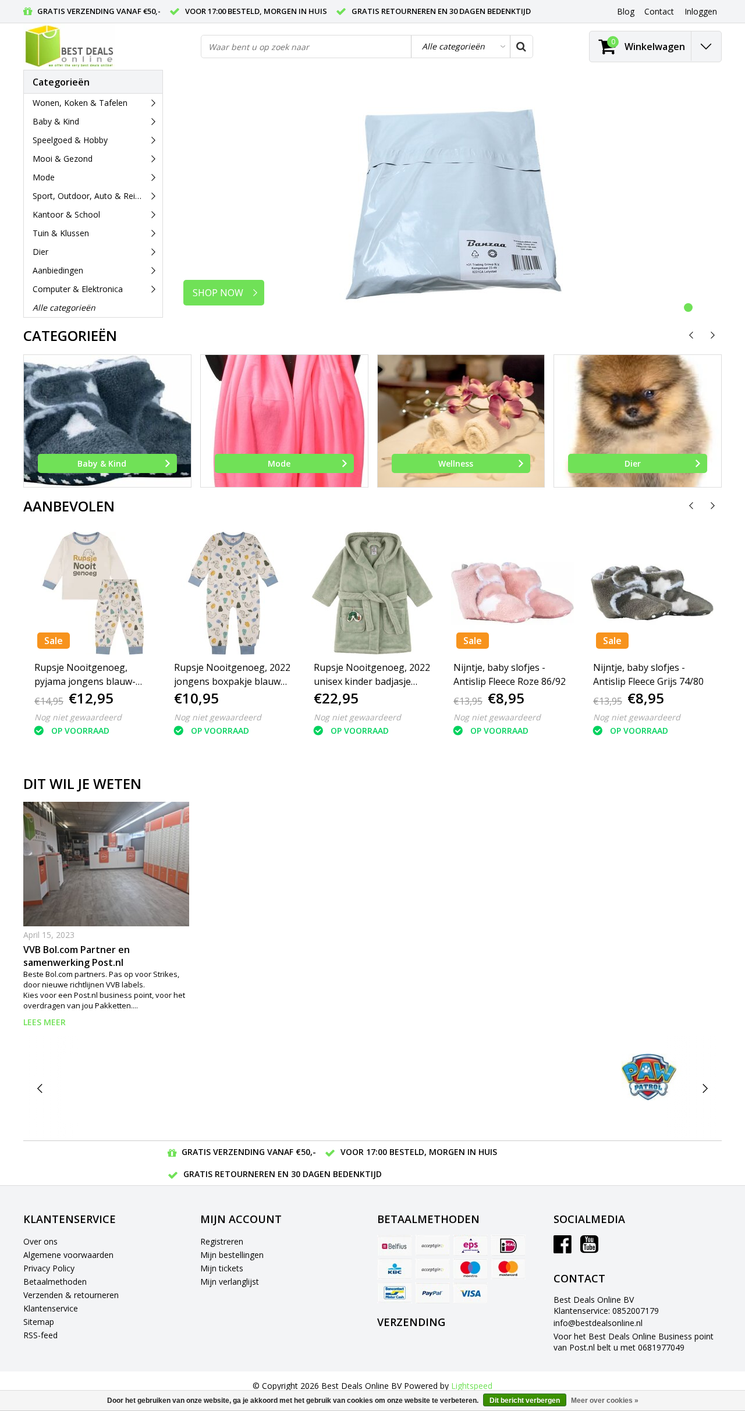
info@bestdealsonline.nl (598, 1322)
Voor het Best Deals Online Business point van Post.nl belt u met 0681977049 (634, 1342)
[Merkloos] (464, 1088)
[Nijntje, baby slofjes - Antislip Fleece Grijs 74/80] (652, 593)
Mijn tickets (221, 1268)
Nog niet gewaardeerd (78, 717)
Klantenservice (50, 1308)
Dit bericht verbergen (524, 1400)
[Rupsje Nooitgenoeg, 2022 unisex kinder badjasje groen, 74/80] (372, 593)
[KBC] (394, 1269)
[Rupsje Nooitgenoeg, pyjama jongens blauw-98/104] (93, 593)
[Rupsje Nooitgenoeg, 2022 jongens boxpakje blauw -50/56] (233, 593)
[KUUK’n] (372, 1088)
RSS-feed (40, 1335)
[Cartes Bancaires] (432, 1245)
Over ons (40, 1241)
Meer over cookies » (604, 1400)
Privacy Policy (48, 1268)
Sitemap (38, 1321)
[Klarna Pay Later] (432, 1269)
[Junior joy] (280, 1088)
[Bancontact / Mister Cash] (394, 1292)
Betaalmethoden (55, 1281)
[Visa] (470, 1292)
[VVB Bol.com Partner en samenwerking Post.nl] (106, 864)
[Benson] (187, 1088)
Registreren (221, 1241)
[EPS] (470, 1245)
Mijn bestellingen (232, 1254)
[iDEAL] (508, 1245)
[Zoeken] (520, 46)
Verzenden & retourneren (71, 1294)
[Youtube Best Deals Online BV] (589, 1248)
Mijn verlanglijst (229, 1281)
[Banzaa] (95, 1088)
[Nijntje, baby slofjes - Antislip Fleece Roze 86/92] (512, 593)
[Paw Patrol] (648, 1077)
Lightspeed (471, 1385)
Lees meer (44, 1022)
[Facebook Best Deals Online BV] (563, 1248)
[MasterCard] (508, 1269)
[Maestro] (470, 1269)
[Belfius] (394, 1245)
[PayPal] (432, 1292)
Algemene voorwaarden (68, 1254)
